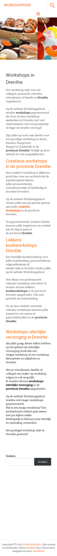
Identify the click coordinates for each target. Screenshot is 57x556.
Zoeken (10, 456)
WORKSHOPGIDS (17, 5)
